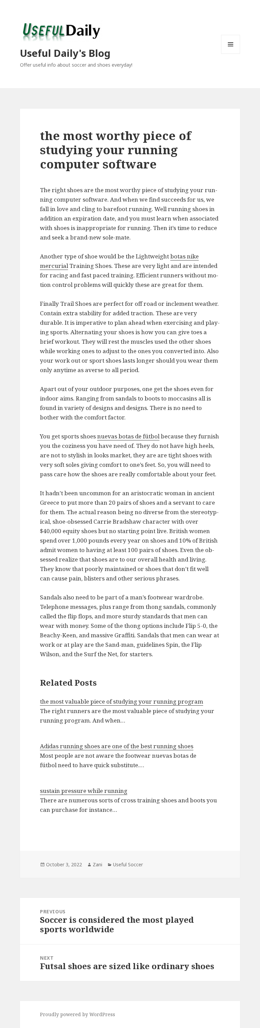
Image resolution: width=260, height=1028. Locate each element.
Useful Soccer (128, 864)
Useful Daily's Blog (65, 53)
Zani (97, 864)
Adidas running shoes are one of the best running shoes (116, 746)
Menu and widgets (230, 53)
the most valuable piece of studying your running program (121, 701)
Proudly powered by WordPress (77, 1014)
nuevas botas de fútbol (128, 436)
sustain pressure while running (83, 791)
